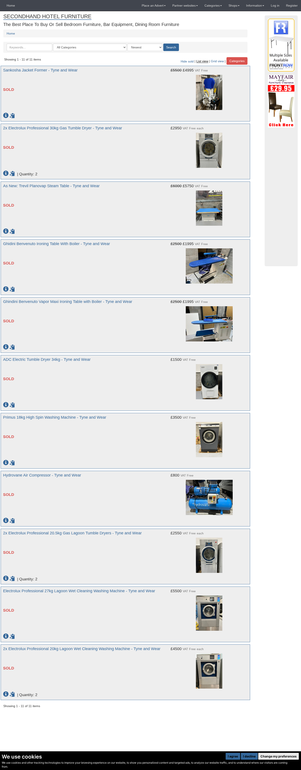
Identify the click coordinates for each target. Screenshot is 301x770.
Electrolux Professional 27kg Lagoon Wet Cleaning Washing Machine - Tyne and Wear (79, 591)
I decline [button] (249, 756)
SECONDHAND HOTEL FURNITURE (47, 16)
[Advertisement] (281, 197)
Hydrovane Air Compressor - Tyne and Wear (42, 475)
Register (292, 5)
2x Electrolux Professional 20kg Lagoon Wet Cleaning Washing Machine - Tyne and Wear (81, 649)
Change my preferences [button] (278, 756)
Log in (275, 5)
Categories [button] (212, 5)
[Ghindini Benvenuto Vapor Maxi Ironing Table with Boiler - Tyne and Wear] (209, 321)
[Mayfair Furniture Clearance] (281, 101)
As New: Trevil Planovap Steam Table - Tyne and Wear (51, 186)
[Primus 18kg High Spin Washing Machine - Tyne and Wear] (209, 437)
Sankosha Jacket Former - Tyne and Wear (40, 70)
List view (202, 61)
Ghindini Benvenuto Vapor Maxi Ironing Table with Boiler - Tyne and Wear (67, 301)
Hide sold (187, 61)
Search (171, 47)
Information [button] (254, 5)
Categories (237, 61)
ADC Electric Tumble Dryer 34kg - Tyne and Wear (47, 359)
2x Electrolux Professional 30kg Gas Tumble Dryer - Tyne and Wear (62, 128)
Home (11, 5)
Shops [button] (233, 5)
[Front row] (281, 45)
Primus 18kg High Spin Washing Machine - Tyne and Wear (54, 417)
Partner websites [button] (184, 5)
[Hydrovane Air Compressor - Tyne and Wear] (209, 495)
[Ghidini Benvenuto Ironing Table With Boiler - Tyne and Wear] (209, 264)
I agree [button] (233, 756)
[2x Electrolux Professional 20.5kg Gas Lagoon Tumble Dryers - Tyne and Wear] (209, 553)
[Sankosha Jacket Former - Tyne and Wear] (209, 90)
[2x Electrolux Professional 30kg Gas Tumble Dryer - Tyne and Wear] (209, 148)
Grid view (217, 61)
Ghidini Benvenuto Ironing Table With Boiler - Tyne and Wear (56, 244)
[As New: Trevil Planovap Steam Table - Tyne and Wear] (209, 206)
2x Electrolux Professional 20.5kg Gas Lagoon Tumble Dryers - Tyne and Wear (72, 533)
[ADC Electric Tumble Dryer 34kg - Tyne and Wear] (209, 379)
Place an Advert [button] (153, 5)
